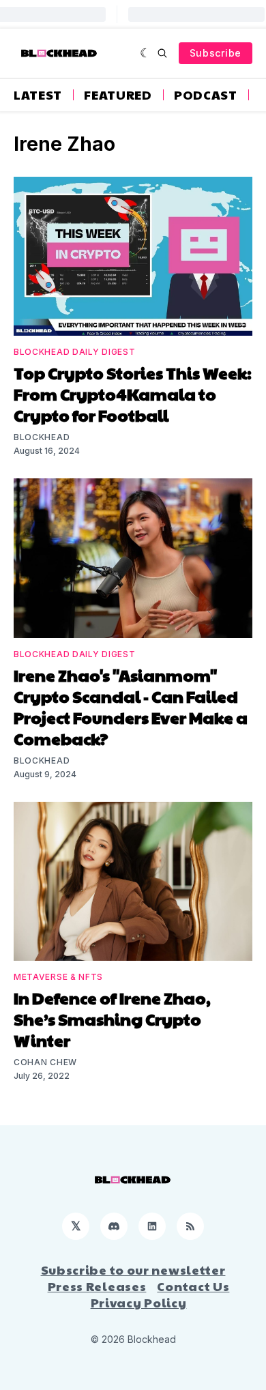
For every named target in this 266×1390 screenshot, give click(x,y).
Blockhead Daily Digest (74, 352)
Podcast (205, 94)
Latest (38, 94)
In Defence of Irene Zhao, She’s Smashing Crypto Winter (112, 1019)
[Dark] (145, 53)
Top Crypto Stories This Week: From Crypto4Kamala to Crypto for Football (133, 393)
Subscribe (215, 53)
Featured (118, 94)
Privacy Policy (139, 1302)
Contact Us (193, 1286)
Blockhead (42, 437)
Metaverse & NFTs (58, 977)
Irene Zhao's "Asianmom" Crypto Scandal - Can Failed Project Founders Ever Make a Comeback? (131, 706)
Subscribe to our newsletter (133, 1270)
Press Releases (97, 1286)
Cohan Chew (45, 1062)
